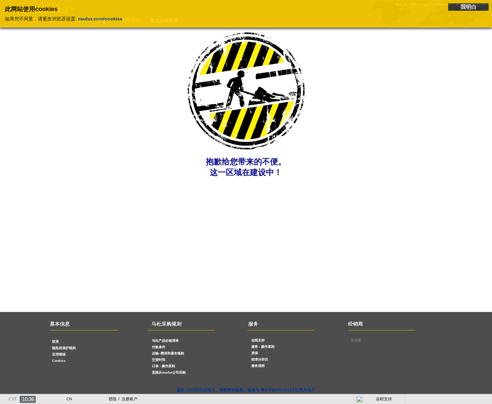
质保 (254, 353)
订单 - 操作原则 (163, 366)
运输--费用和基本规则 (168, 353)
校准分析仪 (259, 359)
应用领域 (59, 354)
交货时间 (158, 359)
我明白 (469, 7)
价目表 (356, 340)
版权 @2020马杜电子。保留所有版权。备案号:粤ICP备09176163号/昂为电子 (246, 390)
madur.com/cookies (100, 18)
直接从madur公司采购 (169, 372)
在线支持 (258, 340)
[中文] (69, 397)
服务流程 (258, 366)
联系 (55, 341)
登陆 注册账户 (123, 399)
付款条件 (158, 347)
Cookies (59, 360)
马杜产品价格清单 (165, 340)
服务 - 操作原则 (262, 346)
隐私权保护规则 (64, 348)
